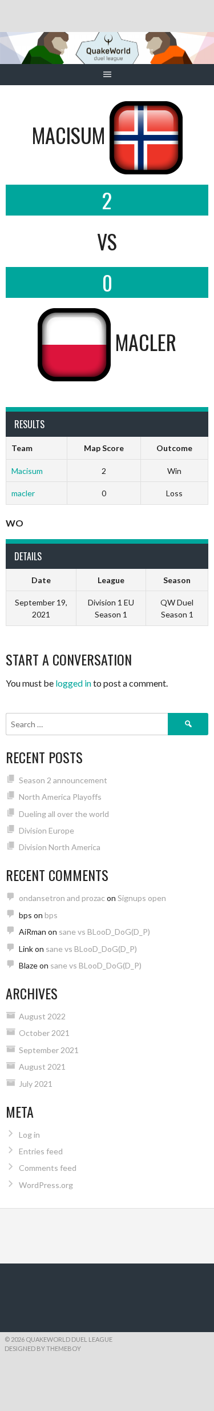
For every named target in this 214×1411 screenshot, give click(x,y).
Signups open (142, 898)
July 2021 (36, 1084)
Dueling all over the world (64, 814)
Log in (29, 1134)
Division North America (59, 847)
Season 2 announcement (63, 780)
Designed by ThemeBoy (43, 1348)
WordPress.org (46, 1185)
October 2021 (44, 1033)
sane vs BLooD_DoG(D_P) (104, 931)
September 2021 (49, 1050)
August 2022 (42, 1016)
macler (23, 493)
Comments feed (47, 1168)
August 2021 (42, 1066)
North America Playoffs (60, 797)
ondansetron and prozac (62, 898)
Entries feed (41, 1151)
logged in (73, 682)
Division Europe (46, 830)
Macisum (27, 471)
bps (51, 915)
